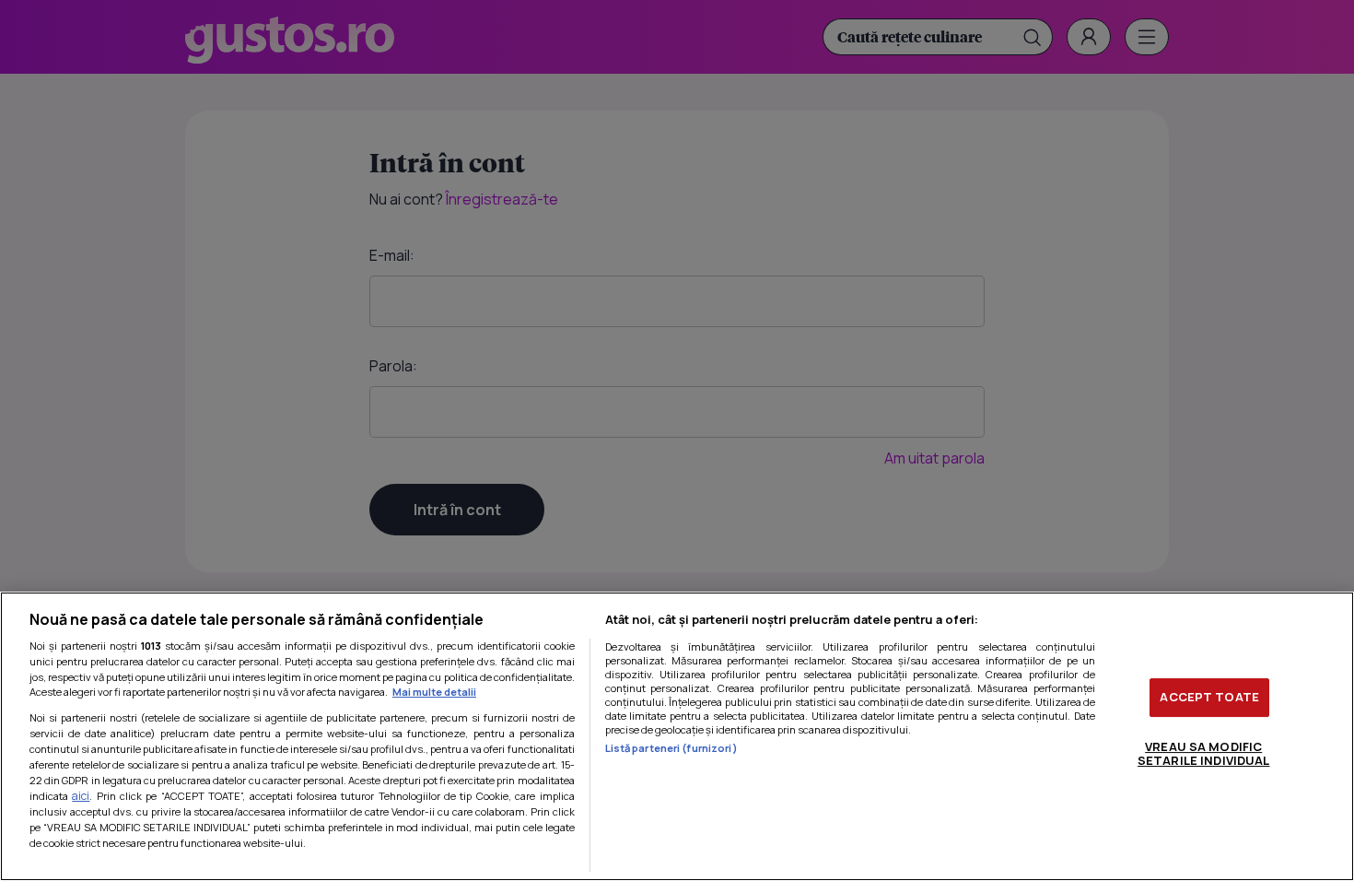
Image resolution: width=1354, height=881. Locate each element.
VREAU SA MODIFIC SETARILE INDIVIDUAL (1203, 753)
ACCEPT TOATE (1209, 696)
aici (80, 796)
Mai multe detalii (434, 692)
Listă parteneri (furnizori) (671, 748)
